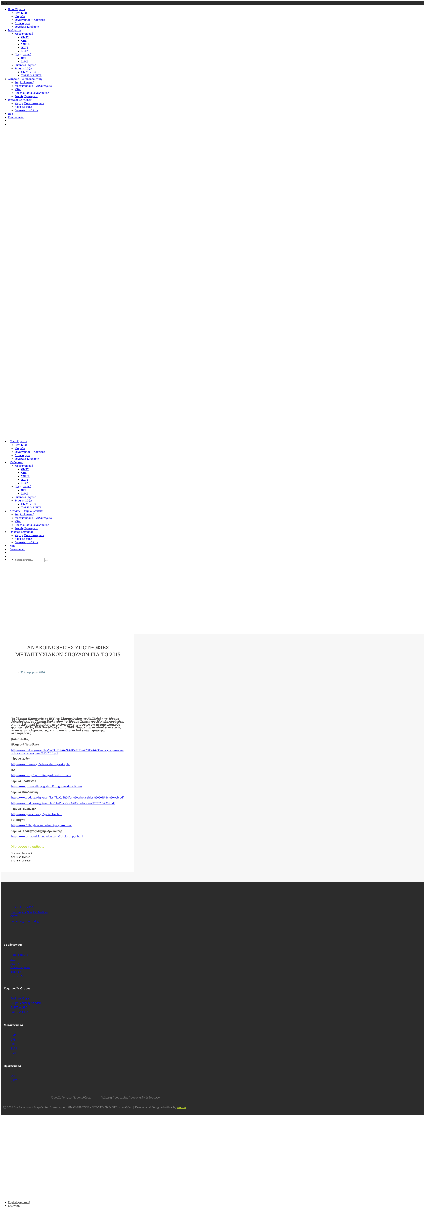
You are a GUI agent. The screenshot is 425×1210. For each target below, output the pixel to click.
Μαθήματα (14, 30)
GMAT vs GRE (18, 1007)
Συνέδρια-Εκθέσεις (27, 26)
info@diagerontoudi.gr (47, 130)
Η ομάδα (20, 16)
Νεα (10, 113)
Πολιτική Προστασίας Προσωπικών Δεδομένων (130, 1097)
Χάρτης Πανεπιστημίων (29, 103)
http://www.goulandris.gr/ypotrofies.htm (36, 814)
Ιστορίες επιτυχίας (16, 973)
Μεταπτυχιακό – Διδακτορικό (33, 85)
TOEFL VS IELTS (31, 75)
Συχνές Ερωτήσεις (26, 96)
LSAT (24, 51)
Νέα (12, 959)
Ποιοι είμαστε (19, 955)
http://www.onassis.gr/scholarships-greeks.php (40, 764)
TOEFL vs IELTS (19, 1012)
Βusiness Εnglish (25, 65)
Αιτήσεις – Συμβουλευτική (25, 79)
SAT (23, 58)
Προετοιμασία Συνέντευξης (32, 92)
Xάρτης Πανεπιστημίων (20, 965)
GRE (24, 40)
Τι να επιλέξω (23, 68)
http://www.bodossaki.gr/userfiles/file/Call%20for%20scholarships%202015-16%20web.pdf (67, 797)
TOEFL (25, 44)
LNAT (24, 61)
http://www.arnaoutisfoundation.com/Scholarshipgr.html (47, 836)
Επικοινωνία (16, 117)
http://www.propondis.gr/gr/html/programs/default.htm (46, 786)
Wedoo (181, 1107)
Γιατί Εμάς (21, 12)
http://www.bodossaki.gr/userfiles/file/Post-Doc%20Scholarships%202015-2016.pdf (63, 803)
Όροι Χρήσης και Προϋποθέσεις (71, 1097)
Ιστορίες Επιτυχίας (20, 99)
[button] (67, 853)
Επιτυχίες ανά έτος (27, 110)
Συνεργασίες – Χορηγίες (30, 19)
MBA (18, 89)
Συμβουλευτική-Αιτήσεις (25, 1003)
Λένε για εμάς (23, 106)
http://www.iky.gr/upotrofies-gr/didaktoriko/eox (41, 775)
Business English (20, 998)
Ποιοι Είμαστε (16, 9)
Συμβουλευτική (24, 82)
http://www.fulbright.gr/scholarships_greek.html (41, 825)
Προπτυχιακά (23, 54)
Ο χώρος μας (23, 23)
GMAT (25, 37)
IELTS (24, 47)
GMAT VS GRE (30, 72)
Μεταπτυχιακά (24, 33)
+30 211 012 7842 (19, 130)
